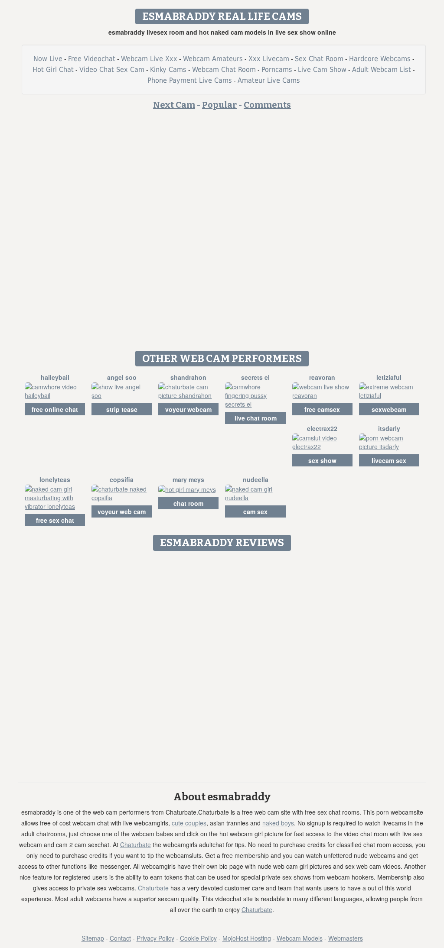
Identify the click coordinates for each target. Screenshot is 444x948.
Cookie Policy (198, 938)
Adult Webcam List (381, 69)
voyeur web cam (122, 511)
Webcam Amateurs (213, 59)
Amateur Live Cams (269, 80)
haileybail (55, 377)
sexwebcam (389, 409)
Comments (267, 105)
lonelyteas (54, 479)
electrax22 (322, 428)
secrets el (255, 377)
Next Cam (174, 105)
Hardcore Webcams (380, 59)
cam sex (255, 511)
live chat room (256, 418)
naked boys (278, 823)
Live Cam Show (322, 69)
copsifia (122, 479)
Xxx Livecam (268, 59)
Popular (219, 105)
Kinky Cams (168, 69)
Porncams (276, 69)
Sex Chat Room (319, 59)
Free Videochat (91, 59)
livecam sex (389, 460)
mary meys (188, 479)
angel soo (122, 377)
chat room (188, 503)
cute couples (189, 823)
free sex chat (55, 520)
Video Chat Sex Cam (111, 69)
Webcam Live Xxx (149, 59)
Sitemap (93, 938)
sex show (322, 460)
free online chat (55, 409)
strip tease (121, 409)
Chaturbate (135, 844)
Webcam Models (300, 938)
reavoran (322, 377)
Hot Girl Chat (53, 69)
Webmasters (345, 938)
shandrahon (188, 377)
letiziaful (389, 377)
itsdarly (389, 428)
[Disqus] (222, 663)
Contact (120, 938)
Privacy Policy (155, 938)
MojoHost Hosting (246, 938)
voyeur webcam (188, 409)
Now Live (47, 59)
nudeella (255, 479)
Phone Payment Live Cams (189, 80)
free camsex (322, 409)
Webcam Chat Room (224, 69)
